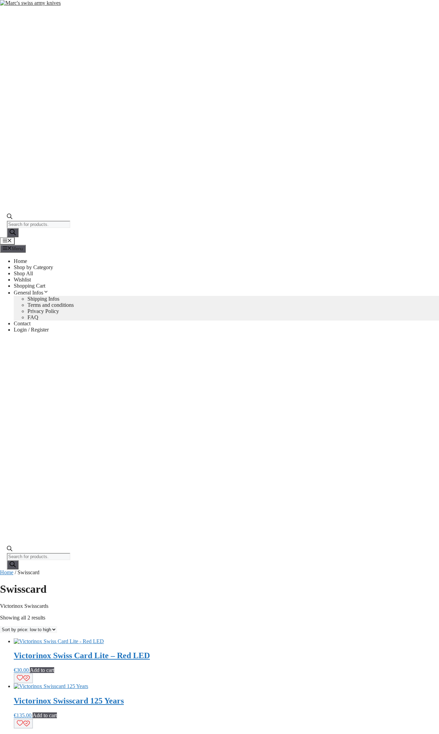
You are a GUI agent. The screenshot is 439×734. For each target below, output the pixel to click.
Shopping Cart (29, 286)
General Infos (28, 293)
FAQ (32, 317)
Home (20, 261)
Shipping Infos (43, 299)
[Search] (13, 232)
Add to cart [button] (42, 670)
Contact (22, 323)
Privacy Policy (43, 311)
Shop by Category (33, 267)
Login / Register (31, 330)
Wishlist (22, 279)
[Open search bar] (9, 217)
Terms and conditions (50, 305)
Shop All (23, 273)
